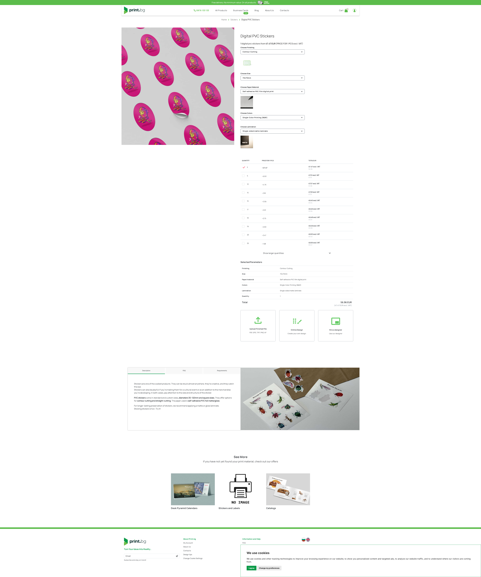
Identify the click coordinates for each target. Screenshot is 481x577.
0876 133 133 (202, 10)
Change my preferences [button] (269, 568)
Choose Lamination (248, 127)
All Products (221, 10)
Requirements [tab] (222, 371)
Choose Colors (246, 113)
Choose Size (245, 73)
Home (224, 20)
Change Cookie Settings (192, 558)
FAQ (244, 543)
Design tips (187, 554)
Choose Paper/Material (250, 87)
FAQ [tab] (184, 371)
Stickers (234, 20)
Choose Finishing (247, 47)
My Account (188, 543)
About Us (269, 10)
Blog (257, 10)
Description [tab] (146, 371)
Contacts (284, 10)
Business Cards (240, 10)
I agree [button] (251, 568)
